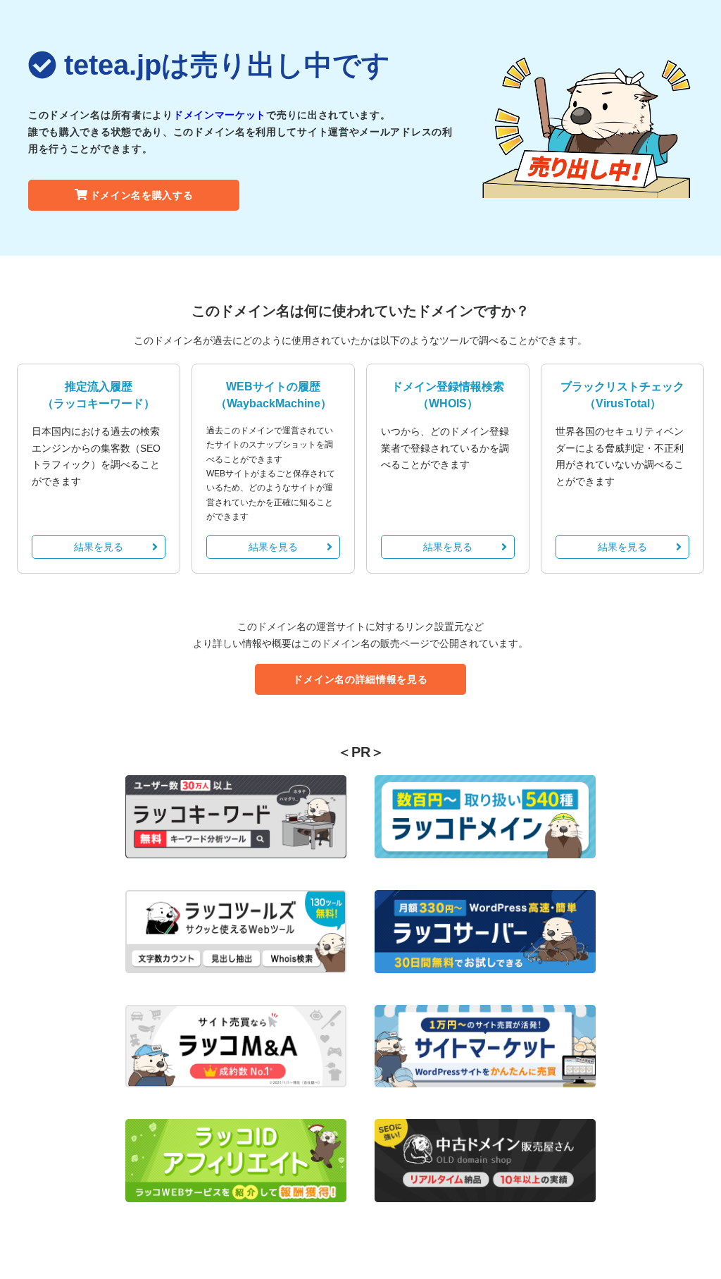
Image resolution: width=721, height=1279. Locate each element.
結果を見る (98, 546)
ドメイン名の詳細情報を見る (360, 679)
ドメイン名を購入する (142, 195)
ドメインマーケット (219, 115)
